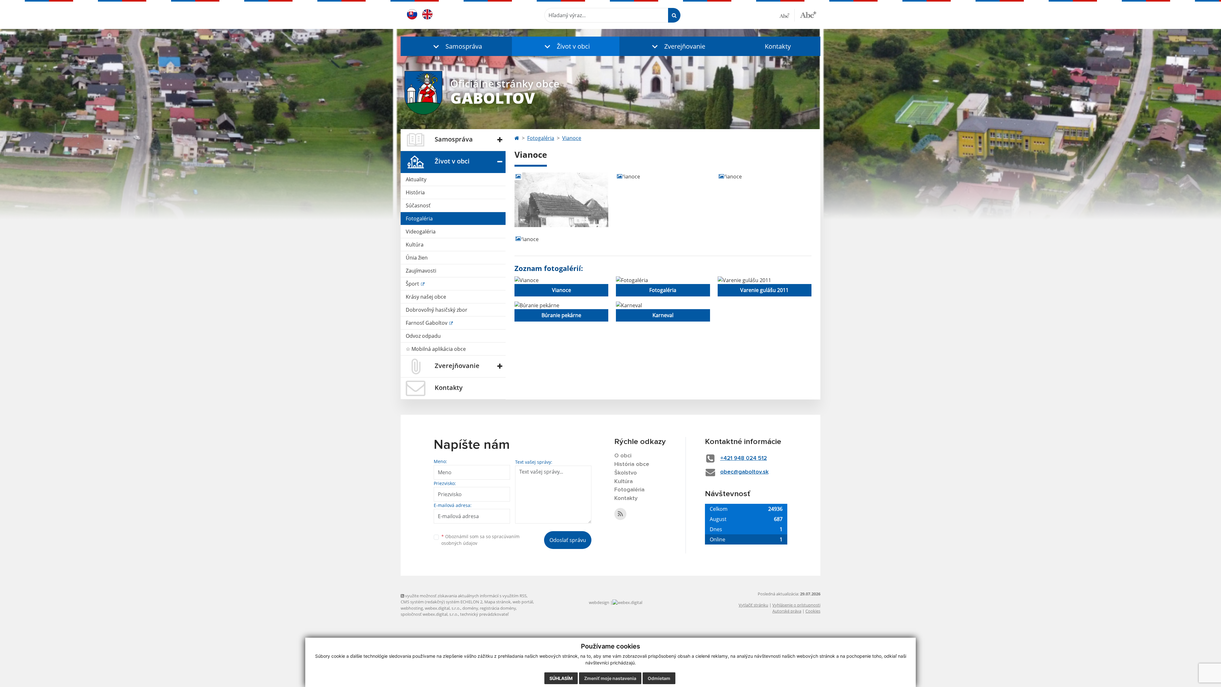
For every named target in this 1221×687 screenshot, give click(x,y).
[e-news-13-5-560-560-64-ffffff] (764, 176)
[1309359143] (561, 199)
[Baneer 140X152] (663, 176)
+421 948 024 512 (743, 458)
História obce (631, 464)
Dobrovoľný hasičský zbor (436, 309)
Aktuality (416, 179)
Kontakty (778, 46)
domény (470, 608)
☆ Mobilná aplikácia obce (436, 348)
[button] (456, 46)
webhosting (412, 608)
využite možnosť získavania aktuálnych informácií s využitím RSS (465, 596)
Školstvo (625, 473)
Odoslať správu (567, 540)
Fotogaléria (419, 218)
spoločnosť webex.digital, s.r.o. (429, 614)
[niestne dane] (561, 239)
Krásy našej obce (426, 296)
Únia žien (417, 257)
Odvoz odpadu (423, 335)
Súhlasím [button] (561, 678)
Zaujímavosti (421, 270)
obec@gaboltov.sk (744, 472)
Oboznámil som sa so (480, 539)
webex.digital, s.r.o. (442, 608)
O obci (622, 456)
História (415, 192)
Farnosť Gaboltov (427, 322)
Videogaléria (421, 231)
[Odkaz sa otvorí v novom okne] (620, 514)
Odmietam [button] (659, 678)
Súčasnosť (418, 205)
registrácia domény (498, 608)
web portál (523, 602)
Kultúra (415, 244)
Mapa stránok (497, 602)
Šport (413, 283)
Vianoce (571, 138)
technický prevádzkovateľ (484, 614)
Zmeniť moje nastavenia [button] (610, 678)
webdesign (599, 602)
